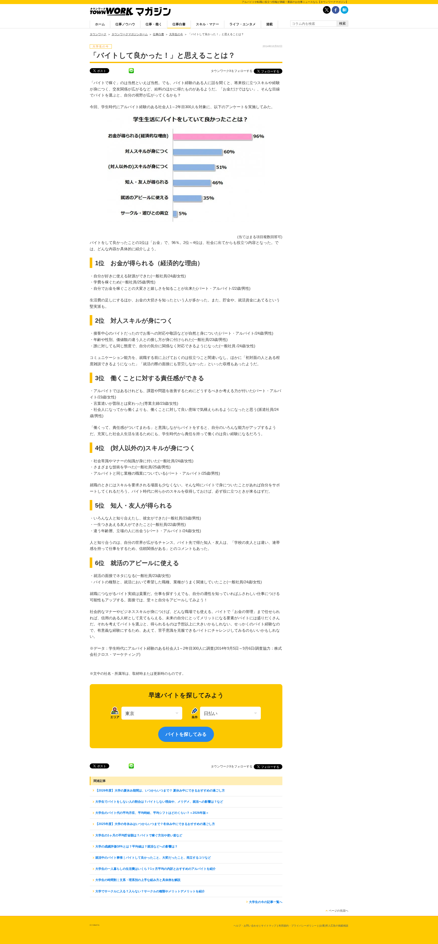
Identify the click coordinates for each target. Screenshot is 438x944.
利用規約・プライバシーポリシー (298, 925)
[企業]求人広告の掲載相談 (333, 925)
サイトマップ (268, 925)
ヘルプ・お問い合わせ (246, 925)
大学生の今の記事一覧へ (265, 902)
